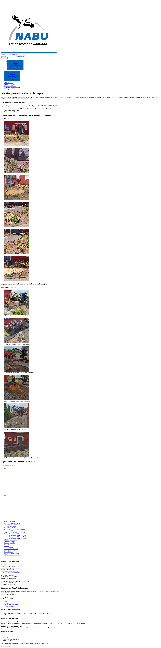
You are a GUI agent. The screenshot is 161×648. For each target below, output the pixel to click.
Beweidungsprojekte (9, 543)
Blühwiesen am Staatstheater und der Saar (15, 532)
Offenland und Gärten (10, 86)
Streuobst (6, 544)
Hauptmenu (4, 58)
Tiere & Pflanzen (15, 65)
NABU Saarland (15, 61)
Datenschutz (8, 54)
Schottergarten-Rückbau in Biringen (17, 535)
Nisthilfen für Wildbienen (10, 530)
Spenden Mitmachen (15, 69)
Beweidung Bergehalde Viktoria (12, 553)
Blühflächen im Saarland (10, 540)
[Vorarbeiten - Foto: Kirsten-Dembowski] (16, 428)
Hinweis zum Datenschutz (11, 604)
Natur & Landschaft (15, 67)
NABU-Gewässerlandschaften (12, 555)
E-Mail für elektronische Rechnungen (11, 572)
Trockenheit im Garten (10, 527)
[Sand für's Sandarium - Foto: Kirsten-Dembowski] (16, 399)
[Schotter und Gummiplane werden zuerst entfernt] (16, 314)
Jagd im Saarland (8, 547)
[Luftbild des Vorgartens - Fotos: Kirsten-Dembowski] (16, 342)
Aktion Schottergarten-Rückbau (12, 87)
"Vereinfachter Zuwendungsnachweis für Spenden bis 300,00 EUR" (30, 643)
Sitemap (3, 54)
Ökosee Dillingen (8, 552)
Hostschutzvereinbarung (10, 550)
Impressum (14, 54)
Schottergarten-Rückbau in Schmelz (17, 538)
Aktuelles (15, 63)
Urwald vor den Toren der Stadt (12, 524)
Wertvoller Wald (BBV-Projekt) (12, 523)
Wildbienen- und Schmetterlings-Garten (14, 529)
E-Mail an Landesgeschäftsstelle (9, 571)
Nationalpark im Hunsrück (11, 549)
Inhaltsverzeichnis (9, 606)
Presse (5, 601)
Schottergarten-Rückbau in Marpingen (18, 537)
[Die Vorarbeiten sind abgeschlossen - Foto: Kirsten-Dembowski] (16, 456)
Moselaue (6, 546)
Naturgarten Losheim (9, 541)
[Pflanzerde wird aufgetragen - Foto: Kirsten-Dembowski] (16, 371)
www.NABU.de (5, 614)
